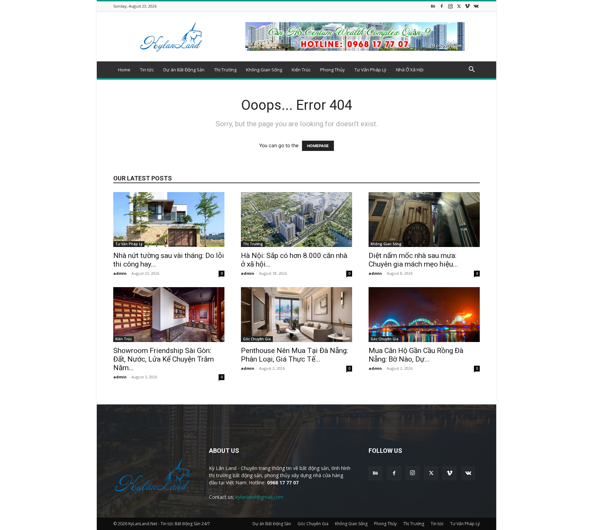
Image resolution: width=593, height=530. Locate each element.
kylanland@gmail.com (259, 497)
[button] (471, 70)
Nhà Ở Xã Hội (409, 70)
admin (120, 273)
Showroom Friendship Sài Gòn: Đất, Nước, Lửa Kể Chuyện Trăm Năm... (163, 359)
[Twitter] (459, 6)
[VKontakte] (476, 6)
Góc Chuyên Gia (257, 339)
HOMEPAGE (318, 145)
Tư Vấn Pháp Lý (370, 70)
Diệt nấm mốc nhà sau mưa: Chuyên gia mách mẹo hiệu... (413, 259)
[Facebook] (441, 6)
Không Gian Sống (264, 70)
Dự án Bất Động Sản (184, 70)
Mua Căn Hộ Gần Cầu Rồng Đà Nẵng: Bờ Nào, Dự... (416, 354)
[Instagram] (450, 6)
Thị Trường (225, 70)
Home (124, 70)
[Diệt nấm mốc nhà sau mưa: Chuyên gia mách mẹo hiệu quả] (424, 219)
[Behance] (433, 6)
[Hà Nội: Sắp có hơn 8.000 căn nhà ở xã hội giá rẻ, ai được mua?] (296, 219)
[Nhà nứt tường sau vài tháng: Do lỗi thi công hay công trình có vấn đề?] (168, 219)
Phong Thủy (332, 70)
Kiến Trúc (301, 70)
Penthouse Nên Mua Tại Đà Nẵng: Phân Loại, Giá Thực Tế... (294, 354)
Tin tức (147, 70)
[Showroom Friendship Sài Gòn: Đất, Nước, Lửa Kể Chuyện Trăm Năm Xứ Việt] (168, 314)
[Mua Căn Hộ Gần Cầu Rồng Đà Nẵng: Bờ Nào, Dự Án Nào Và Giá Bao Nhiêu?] (424, 314)
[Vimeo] (467, 6)
